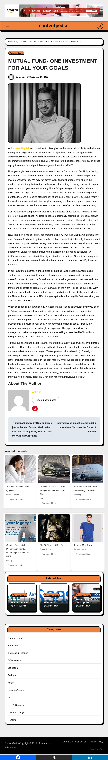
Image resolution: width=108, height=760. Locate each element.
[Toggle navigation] (7, 26)
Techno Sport (79, 549)
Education (12, 668)
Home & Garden (15, 690)
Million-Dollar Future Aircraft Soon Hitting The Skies (86, 488)
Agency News (16, 53)
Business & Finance (17, 653)
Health (10, 683)
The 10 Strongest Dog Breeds (53, 545)
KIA (41, 498)
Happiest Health (12, 495)
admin (22, 77)
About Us (68, 741)
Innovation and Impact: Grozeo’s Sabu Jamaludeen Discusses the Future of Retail (76, 427)
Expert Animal (45, 549)
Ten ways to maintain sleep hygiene (18, 488)
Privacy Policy (96, 741)
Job (9, 697)
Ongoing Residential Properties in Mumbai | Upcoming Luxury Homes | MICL (18, 551)
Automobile (13, 645)
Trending (12, 720)
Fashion (11, 675)
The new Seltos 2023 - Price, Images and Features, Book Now (53, 490)
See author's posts (46, 400)
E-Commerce (14, 660)
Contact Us (80, 741)
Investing (77, 495)
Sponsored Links (15, 499)
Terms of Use (96, 749)
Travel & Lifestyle (16, 712)
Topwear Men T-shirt (83, 545)
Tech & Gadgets (15, 705)
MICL (8, 560)
